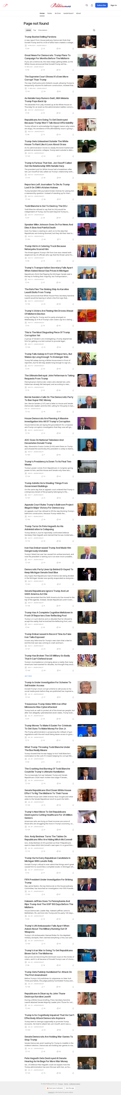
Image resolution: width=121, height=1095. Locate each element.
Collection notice (74, 1084)
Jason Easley (42, 45)
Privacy (60, 1084)
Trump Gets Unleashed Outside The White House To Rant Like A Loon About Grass (46, 143)
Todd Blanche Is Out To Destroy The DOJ (46, 206)
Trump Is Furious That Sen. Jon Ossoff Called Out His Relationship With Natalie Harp (48, 164)
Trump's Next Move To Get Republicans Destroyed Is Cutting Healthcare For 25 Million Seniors (48, 814)
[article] (60, 42)
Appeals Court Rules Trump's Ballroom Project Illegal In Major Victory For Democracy (49, 506)
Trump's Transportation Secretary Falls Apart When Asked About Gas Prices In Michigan (49, 269)
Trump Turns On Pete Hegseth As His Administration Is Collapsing (44, 528)
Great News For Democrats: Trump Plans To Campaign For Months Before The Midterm (48, 57)
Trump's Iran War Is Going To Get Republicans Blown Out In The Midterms (49, 952)
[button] (42, 13)
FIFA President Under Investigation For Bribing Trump (49, 881)
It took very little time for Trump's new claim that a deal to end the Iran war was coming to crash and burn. (48, 641)
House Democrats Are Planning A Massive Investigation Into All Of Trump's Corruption (47, 420)
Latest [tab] (28, 30)
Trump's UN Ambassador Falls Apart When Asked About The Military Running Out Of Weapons (47, 928)
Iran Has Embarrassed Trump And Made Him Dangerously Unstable (48, 549)
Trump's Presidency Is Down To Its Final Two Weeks (48, 463)
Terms (66, 1084)
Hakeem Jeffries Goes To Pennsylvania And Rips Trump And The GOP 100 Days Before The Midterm (49, 904)
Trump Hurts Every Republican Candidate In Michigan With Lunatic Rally (47, 859)
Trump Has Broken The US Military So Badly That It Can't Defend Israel (47, 657)
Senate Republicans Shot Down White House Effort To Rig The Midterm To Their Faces (48, 792)
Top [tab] (34, 30)
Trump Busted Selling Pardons (40, 36)
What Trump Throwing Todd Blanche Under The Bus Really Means (47, 749)
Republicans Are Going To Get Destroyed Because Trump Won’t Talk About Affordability (49, 121)
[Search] (86, 5)
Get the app (70, 1088)
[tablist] (37, 30)
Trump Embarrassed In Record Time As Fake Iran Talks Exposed (48, 636)
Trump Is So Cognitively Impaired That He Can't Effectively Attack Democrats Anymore (49, 1017)
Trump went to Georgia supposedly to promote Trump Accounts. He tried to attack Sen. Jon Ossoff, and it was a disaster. (47, 1022)
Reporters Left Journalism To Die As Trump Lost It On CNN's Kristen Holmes (47, 186)
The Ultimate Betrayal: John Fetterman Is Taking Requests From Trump (49, 377)
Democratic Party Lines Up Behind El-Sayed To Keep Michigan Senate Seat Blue (49, 571)
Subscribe (101, 5)
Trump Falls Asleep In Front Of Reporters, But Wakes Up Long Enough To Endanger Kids (48, 355)
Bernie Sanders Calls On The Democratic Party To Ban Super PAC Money (49, 399)
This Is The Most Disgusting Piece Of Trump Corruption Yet (47, 334)
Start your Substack (56, 1088)
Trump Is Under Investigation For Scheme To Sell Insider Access (48, 684)
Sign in (114, 5)
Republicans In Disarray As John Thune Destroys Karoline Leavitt (45, 995)
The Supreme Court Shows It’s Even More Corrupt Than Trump (46, 78)
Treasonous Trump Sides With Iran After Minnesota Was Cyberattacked (46, 705)
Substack (51, 1092)
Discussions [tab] (42, 30)
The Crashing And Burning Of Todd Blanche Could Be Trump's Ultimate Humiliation (47, 770)
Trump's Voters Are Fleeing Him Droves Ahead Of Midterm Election (49, 312)
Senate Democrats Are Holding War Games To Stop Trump (49, 1038)
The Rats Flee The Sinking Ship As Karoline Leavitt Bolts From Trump (47, 291)
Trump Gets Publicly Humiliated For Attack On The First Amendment (48, 973)
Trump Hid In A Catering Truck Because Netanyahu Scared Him (45, 248)
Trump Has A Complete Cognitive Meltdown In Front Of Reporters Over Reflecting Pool (49, 614)
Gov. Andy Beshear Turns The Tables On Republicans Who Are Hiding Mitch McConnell (48, 838)
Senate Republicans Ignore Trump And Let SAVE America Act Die (47, 592)
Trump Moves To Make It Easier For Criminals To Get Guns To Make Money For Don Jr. (48, 727)
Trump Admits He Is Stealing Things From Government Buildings (46, 485)
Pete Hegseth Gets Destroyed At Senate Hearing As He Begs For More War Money (46, 1060)
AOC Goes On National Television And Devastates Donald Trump (44, 441)
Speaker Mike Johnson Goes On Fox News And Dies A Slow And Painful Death (49, 226)
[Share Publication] (92, 5)
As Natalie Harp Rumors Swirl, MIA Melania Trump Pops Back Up (47, 100)
